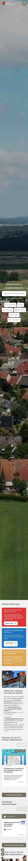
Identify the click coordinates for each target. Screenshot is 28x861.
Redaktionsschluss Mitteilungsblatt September (12, 824)
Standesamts (16, 724)
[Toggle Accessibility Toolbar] (2, 854)
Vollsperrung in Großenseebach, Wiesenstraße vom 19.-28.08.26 (14, 770)
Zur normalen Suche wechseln (14, 298)
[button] (24, 745)
